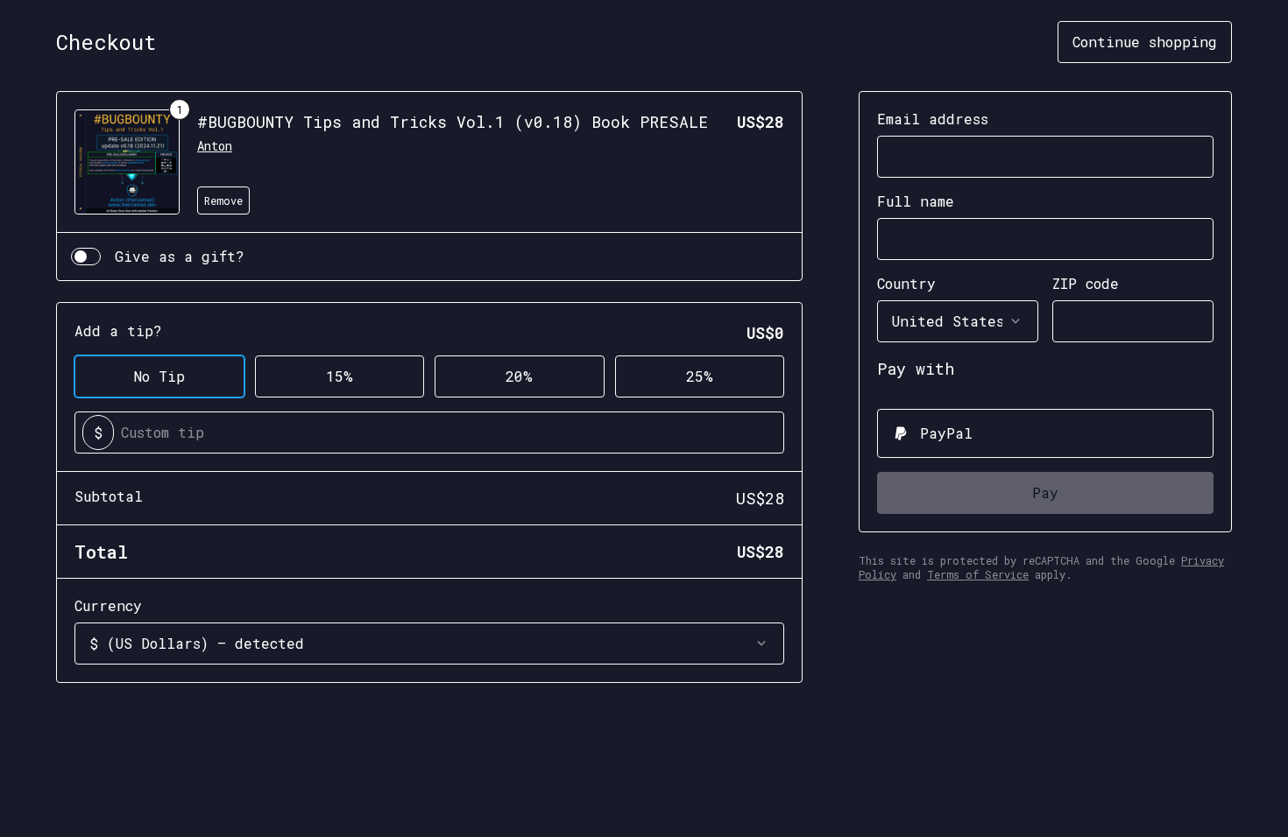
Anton (214, 145)
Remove (223, 200)
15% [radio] (339, 376)
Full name (915, 201)
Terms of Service (978, 574)
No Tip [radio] (159, 376)
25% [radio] (699, 376)
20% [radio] (519, 376)
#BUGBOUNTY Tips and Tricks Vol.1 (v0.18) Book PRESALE (452, 121)
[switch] (86, 256)
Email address (932, 118)
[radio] (1045, 433)
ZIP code (1085, 283)
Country (906, 283)
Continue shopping (1144, 41)
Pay (1045, 492)
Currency (108, 605)
